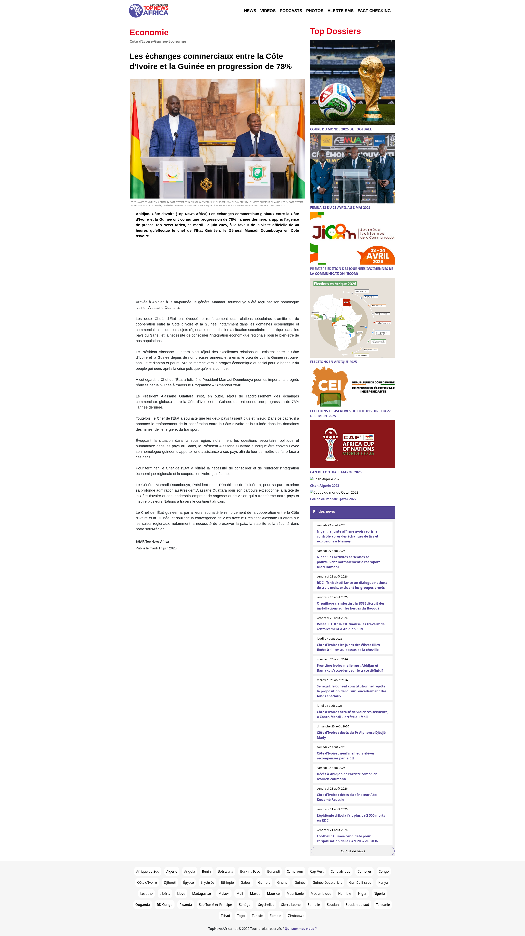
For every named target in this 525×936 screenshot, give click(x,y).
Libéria (165, 893)
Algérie (171, 871)
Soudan (333, 904)
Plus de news (354, 851)
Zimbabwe (296, 915)
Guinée (300, 882)
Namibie (344, 893)
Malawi (223, 893)
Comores (364, 871)
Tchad (225, 915)
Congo (384, 871)
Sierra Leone (291, 904)
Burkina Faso (250, 871)
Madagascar (201, 893)
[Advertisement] (217, 270)
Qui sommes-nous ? (301, 928)
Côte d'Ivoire (147, 882)
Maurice (273, 893)
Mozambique (321, 893)
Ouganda (142, 904)
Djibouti (170, 882)
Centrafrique (340, 871)
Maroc (255, 893)
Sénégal (245, 904)
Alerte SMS (341, 10)
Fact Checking (374, 10)
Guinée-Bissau (360, 882)
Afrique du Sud (147, 871)
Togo (241, 915)
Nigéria (379, 893)
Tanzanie (383, 904)
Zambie (275, 915)
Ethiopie (227, 882)
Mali (239, 893)
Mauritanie (295, 893)
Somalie (314, 904)
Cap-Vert (317, 871)
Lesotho (146, 893)
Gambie (264, 882)
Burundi (273, 871)
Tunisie (257, 915)
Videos (268, 10)
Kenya (383, 882)
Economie (149, 32)
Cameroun (295, 871)
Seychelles (266, 904)
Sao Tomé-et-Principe (215, 904)
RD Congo (164, 904)
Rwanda (185, 904)
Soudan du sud (357, 904)
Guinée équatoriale (327, 882)
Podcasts (291, 10)
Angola (189, 871)
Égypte (188, 882)
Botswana (225, 871)
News (250, 10)
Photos (314, 10)
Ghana (282, 882)
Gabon (246, 882)
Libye (181, 893)
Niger (362, 893)
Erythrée (207, 882)
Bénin (206, 871)
